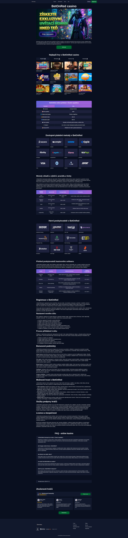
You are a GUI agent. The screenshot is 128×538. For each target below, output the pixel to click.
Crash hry (70, 58)
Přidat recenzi (85, 494)
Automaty (84, 58)
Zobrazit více (64, 512)
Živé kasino (56, 58)
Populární (42, 58)
